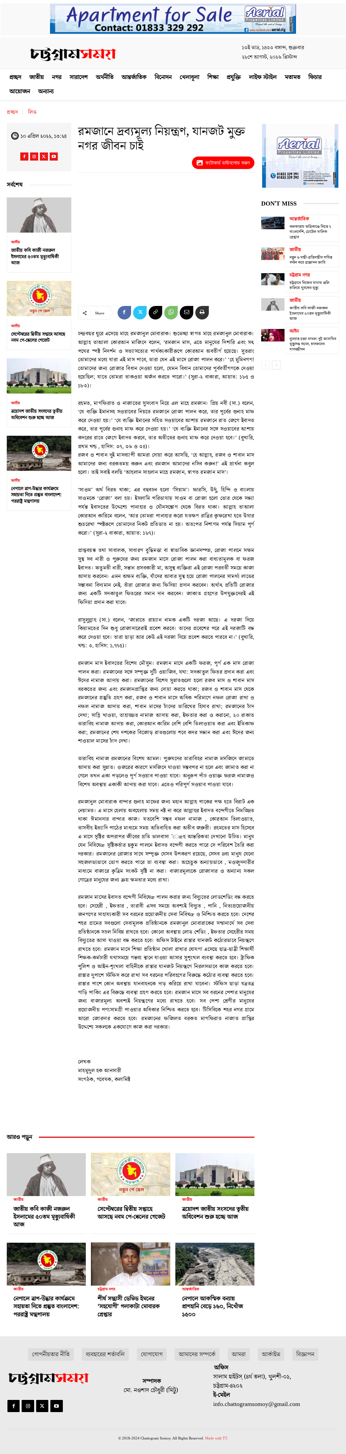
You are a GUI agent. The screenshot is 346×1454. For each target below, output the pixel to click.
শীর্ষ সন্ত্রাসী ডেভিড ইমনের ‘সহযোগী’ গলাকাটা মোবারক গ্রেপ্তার (129, 1306)
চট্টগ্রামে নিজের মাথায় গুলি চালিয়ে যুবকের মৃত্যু (309, 285)
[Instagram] (34, 156)
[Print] (202, 312)
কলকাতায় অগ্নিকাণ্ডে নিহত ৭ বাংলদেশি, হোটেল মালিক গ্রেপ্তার (310, 232)
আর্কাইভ (271, 1354)
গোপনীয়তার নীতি (51, 1354)
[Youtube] (54, 156)
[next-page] (276, 365)
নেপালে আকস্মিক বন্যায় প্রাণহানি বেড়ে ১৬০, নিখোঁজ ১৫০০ (212, 1306)
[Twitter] (44, 156)
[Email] (186, 312)
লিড (32, 112)
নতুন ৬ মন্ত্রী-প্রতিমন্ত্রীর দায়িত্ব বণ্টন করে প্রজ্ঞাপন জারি (311, 260)
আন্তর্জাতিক (190, 1289)
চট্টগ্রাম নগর (106, 1289)
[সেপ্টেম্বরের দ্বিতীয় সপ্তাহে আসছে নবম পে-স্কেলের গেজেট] (39, 298)
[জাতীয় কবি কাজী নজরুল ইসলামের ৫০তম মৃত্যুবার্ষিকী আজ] (39, 215)
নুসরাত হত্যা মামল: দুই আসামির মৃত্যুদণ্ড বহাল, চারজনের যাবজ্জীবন (313, 344)
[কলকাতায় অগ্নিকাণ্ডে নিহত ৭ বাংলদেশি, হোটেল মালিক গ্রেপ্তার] (273, 223)
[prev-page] (265, 365)
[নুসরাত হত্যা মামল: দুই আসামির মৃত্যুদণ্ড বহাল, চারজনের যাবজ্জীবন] (273, 335)
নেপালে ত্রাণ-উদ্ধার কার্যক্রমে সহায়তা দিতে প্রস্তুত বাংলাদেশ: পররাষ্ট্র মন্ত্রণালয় (36, 494)
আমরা (239, 1354)
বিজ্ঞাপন (305, 1354)
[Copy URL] (155, 312)
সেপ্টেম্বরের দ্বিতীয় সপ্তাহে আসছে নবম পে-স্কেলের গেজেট (38, 337)
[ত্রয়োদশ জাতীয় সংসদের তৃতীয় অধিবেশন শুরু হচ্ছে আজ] (39, 376)
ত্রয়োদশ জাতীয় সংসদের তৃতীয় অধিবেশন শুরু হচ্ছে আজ (37, 414)
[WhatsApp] (171, 312)
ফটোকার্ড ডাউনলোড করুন (227, 163)
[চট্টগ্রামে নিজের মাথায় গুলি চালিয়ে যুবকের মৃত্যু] (273, 279)
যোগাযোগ (152, 1354)
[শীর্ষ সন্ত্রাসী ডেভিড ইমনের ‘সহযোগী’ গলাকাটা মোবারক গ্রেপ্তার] (130, 1261)
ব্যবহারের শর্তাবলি (105, 1354)
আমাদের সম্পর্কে (197, 1354)
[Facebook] (24, 156)
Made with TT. (216, 1438)
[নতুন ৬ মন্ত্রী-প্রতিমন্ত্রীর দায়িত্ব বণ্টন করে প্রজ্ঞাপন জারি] (273, 253)
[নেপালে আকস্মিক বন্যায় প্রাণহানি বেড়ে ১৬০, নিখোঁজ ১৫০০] (214, 1261)
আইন (294, 331)
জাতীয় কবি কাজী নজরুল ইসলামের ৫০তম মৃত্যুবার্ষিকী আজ (35, 256)
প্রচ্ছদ (12, 112)
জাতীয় (15, 242)
